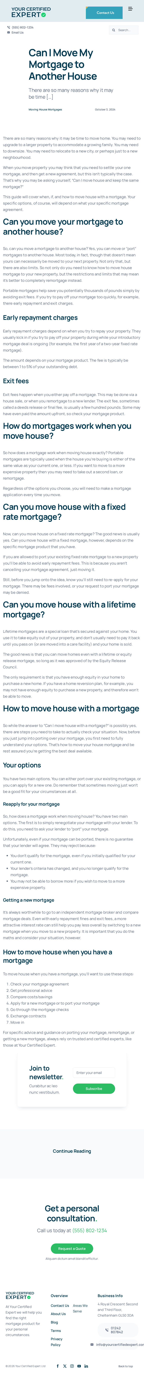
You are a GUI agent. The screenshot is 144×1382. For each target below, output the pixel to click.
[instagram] (72, 1366)
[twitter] (65, 1366)
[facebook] (57, 1366)
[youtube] (79, 1366)
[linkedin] (86, 1366)
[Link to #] (130, 9)
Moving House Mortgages (45, 109)
